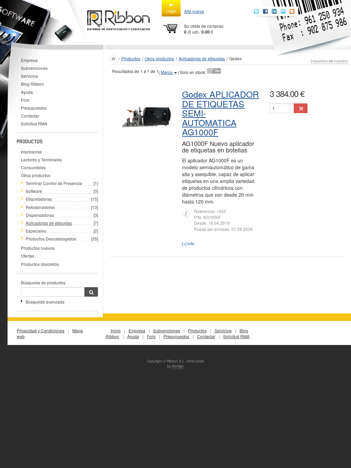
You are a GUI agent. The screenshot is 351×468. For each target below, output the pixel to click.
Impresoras (31, 152)
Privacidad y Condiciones (40, 330)
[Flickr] (283, 11)
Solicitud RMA (34, 123)
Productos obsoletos (40, 264)
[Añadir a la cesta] (300, 108)
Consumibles (33, 167)
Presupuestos (34, 108)
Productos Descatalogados (51, 239)
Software (34, 191)
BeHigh (178, 366)
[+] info (188, 243)
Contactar (30, 116)
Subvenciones (34, 68)
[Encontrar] (91, 292)
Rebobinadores (40, 207)
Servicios (29, 76)
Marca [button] (167, 72)
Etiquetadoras (39, 199)
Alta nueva (194, 11)
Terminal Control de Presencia (54, 183)
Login (171, 11)
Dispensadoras (40, 215)
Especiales (36, 231)
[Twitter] (256, 11)
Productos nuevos (38, 248)
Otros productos (35, 175)
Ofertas (27, 256)
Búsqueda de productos (43, 282)
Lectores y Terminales (41, 159)
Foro (25, 100)
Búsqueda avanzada (45, 302)
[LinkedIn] (274, 11)
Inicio (116, 330)
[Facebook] (265, 11)
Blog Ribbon (32, 84)
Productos (130, 58)
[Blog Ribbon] (292, 11)
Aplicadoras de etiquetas (202, 58)
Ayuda (27, 92)
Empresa (29, 60)
